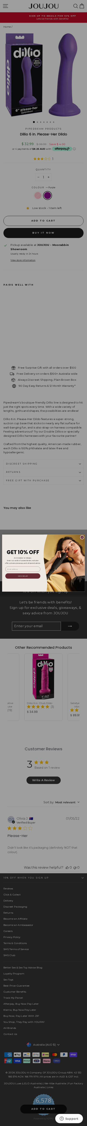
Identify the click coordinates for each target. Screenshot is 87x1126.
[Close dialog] (82, 537)
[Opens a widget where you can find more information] (69, 1119)
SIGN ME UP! (23, 576)
